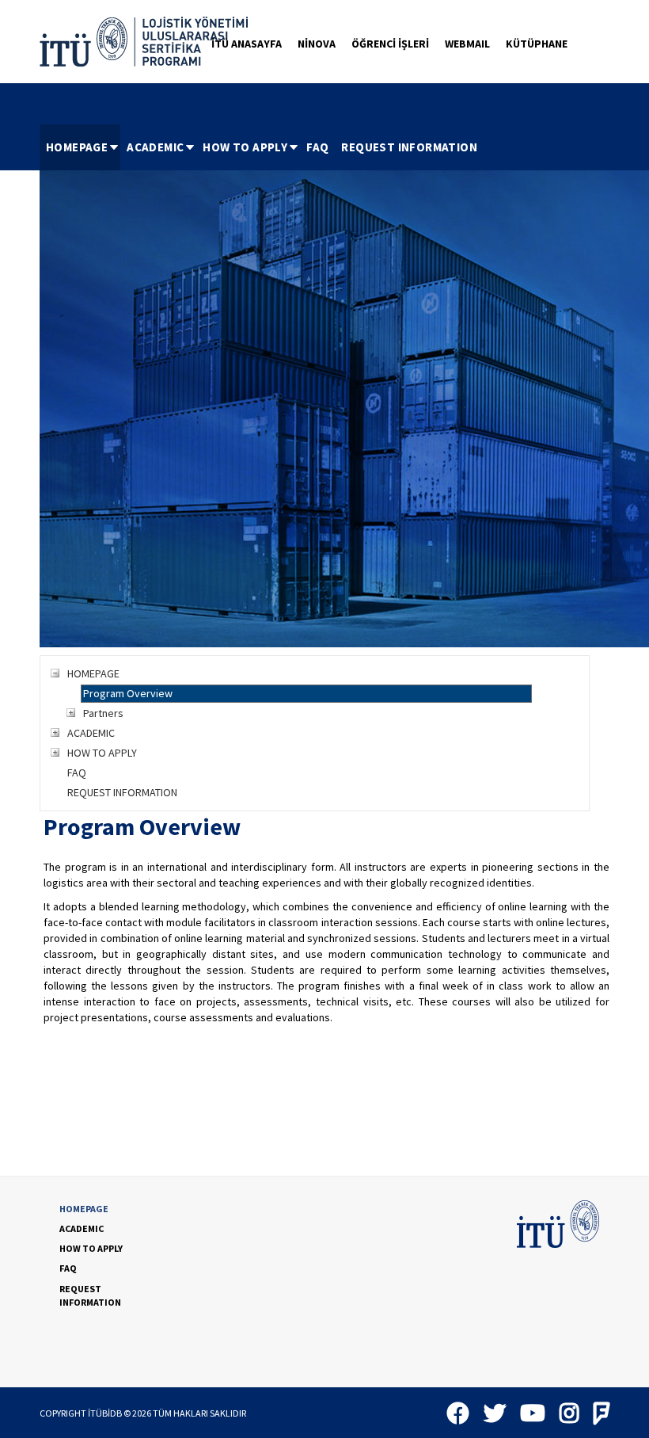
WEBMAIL (467, 43)
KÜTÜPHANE (536, 43)
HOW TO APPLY (245, 146)
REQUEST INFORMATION (409, 146)
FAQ (317, 146)
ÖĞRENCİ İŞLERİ (390, 43)
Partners (103, 713)
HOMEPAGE (77, 146)
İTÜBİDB (105, 1413)
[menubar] (262, 147)
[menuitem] (80, 147)
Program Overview (128, 693)
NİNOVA (317, 43)
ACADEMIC (155, 146)
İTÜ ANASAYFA (246, 43)
